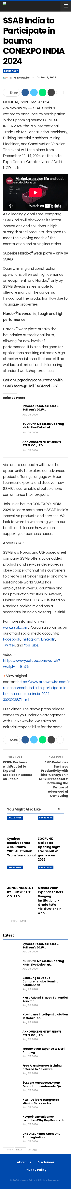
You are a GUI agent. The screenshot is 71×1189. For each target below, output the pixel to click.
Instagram (30, 639)
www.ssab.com (15, 627)
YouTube (31, 645)
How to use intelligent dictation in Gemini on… (45, 1016)
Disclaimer (45, 1162)
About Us (24, 1162)
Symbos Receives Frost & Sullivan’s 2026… (40, 408)
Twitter (9, 645)
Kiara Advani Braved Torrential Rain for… (45, 999)
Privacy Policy (35, 1170)
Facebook (11, 639)
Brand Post (11, 71)
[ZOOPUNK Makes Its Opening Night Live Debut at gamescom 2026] (11, 428)
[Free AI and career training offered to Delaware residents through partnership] (11, 1070)
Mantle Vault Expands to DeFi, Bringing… (43, 1050)
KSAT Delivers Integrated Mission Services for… (40, 1101)
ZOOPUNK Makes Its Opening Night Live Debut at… (43, 425)
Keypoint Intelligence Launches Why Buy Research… (44, 1118)
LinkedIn (48, 639)
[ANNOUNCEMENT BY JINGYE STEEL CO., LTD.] (11, 446)
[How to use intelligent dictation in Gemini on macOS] (11, 1019)
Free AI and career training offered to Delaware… (42, 1067)
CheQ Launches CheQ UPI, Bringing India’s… (41, 1135)
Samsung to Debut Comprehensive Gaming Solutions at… (40, 981)
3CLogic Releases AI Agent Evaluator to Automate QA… (42, 1084)
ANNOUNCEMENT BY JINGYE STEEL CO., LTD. (41, 443)
